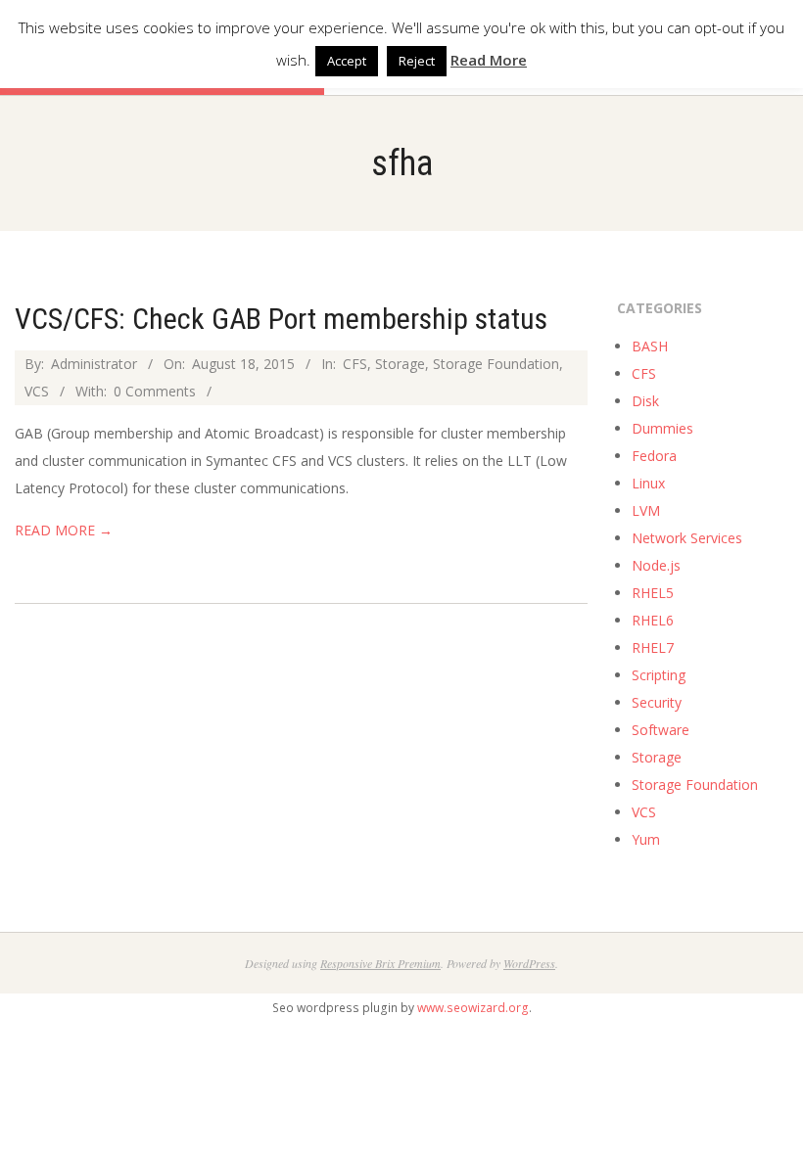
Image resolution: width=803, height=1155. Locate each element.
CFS (355, 363)
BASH (650, 346)
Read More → (64, 530)
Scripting (658, 675)
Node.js (656, 565)
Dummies (662, 428)
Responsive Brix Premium (380, 963)
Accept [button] (346, 60)
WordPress (529, 963)
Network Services (687, 538)
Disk (645, 401)
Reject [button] (417, 60)
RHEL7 (653, 647)
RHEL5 (653, 592)
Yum (646, 839)
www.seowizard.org (473, 1007)
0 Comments (155, 391)
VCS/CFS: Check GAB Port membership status (281, 318)
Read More (488, 59)
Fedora (654, 455)
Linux (648, 483)
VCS (36, 391)
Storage (400, 363)
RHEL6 (653, 620)
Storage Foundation (496, 363)
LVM (646, 510)
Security (657, 702)
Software (660, 729)
